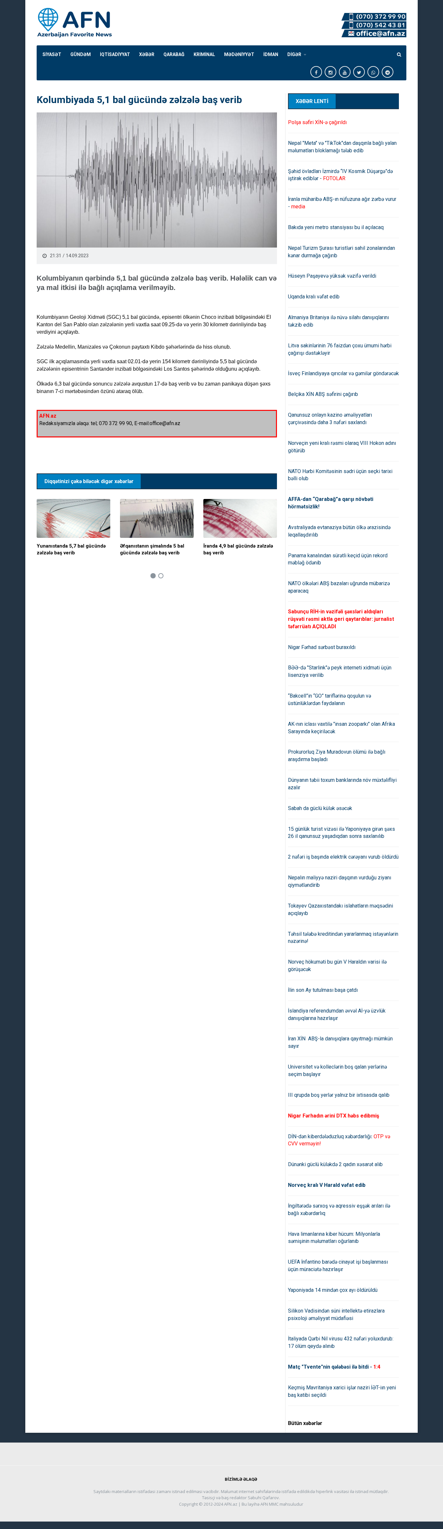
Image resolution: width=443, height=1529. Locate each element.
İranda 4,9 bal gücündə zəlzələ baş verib (238, 549)
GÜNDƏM (80, 54)
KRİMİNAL (204, 54)
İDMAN (270, 54)
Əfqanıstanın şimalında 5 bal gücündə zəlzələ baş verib (152, 549)
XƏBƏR (146, 54)
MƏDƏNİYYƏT (239, 54)
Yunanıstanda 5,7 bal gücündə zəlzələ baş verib (71, 549)
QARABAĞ (174, 54)
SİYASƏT (51, 54)
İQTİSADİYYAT (115, 54)
